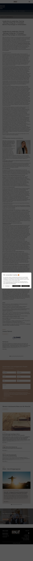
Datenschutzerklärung (9, 282)
